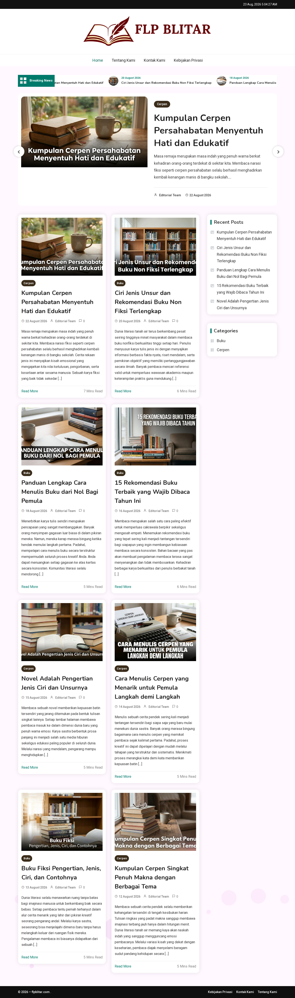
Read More (29, 391)
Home (97, 60)
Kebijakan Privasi (188, 60)
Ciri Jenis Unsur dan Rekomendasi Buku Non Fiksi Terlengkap (151, 83)
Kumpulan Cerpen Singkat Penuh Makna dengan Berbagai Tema (152, 877)
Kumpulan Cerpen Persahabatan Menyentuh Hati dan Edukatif (208, 130)
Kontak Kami (154, 60)
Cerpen (162, 104)
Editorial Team (170, 195)
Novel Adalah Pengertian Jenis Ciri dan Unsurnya (57, 683)
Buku (120, 283)
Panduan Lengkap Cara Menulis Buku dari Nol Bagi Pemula (59, 492)
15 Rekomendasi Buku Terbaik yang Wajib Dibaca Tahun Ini (152, 492)
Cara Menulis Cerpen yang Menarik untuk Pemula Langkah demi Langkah (152, 687)
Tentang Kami (123, 60)
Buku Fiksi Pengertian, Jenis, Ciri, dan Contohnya (61, 873)
